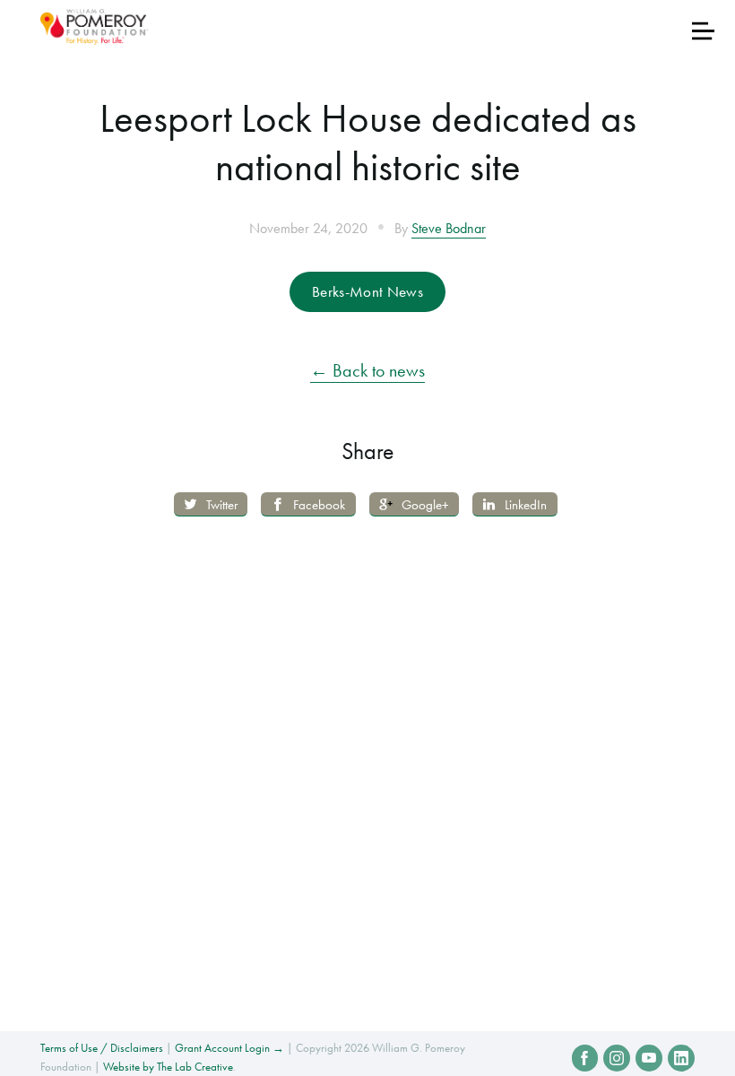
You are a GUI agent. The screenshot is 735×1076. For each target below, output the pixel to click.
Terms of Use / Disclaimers (101, 1047)
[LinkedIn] (681, 1058)
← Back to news (367, 370)
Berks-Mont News (367, 291)
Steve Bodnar (448, 229)
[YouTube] (649, 1058)
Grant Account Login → (229, 1047)
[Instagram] (616, 1058)
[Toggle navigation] (703, 31)
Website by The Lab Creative (168, 1066)
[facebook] (585, 1058)
